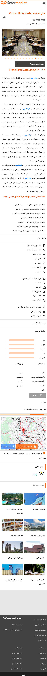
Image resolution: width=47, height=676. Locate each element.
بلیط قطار (43, 658)
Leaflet (44, 449)
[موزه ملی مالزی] (35, 542)
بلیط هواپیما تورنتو (40, 635)
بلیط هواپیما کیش (17, 658)
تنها (42, 390)
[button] (41, 58)
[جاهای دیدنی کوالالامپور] (35, 520)
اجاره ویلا (43, 669)
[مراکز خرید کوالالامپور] (12, 520)
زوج (42, 373)
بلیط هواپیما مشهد (16, 663)
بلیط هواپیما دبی (17, 653)
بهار (20, 373)
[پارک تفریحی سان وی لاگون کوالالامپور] (12, 494)
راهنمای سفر (42, 640)
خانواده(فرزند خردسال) (37, 377)
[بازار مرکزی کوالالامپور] (35, 494)
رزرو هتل (43, 663)
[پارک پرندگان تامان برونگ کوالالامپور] (35, 565)
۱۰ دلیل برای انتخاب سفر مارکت (13, 630)
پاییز (19, 381)
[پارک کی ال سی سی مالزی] (12, 542)
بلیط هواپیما (18, 648)
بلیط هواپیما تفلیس (16, 669)
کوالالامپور (33, 78)
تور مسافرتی (42, 653)
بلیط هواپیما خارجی (40, 630)
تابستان (19, 377)
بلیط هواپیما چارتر (40, 625)
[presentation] (43, 42)
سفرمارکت (43, 648)
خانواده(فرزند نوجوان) (37, 381)
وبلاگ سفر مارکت (17, 624)
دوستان (41, 386)
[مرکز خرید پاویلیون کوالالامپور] (12, 565)
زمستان (19, 386)
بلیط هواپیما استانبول (39, 619)
